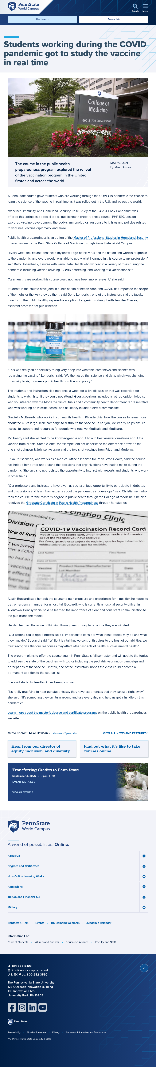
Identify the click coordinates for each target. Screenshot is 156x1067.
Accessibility (14, 1032)
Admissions (15, 887)
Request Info (113, 19)
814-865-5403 (22, 966)
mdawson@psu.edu (64, 733)
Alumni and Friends (47, 942)
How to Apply (42, 19)
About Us (14, 856)
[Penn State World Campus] (23, 6)
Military (12, 907)
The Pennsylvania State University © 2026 (29, 1039)
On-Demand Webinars (65, 923)
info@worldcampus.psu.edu (30, 970)
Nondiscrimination (36, 1032)
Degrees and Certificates (23, 866)
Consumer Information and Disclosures (86, 1032)
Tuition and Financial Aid (24, 897)
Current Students (18, 942)
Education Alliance (77, 942)
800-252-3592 (37, 974)
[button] (135, 8)
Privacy (56, 1032)
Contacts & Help (18, 923)
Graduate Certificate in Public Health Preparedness (62, 502)
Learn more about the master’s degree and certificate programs (52, 712)
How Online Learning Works (26, 876)
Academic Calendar (98, 923)
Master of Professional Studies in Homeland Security (110, 237)
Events (39, 923)
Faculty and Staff (105, 942)
